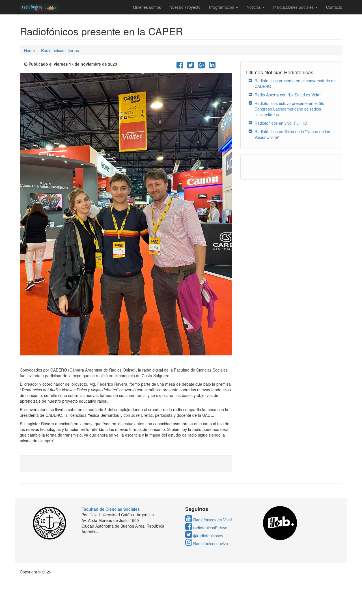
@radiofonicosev (207, 535)
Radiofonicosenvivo (210, 543)
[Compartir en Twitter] (190, 66)
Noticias (254, 7)
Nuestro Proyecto (185, 7)
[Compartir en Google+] (201, 66)
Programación (222, 7)
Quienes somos (147, 7)
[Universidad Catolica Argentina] (51, 523)
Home (29, 50)
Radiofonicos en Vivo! (212, 520)
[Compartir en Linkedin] (212, 66)
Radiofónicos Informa (60, 50)
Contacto (334, 7)
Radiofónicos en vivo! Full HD (281, 123)
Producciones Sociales (294, 7)
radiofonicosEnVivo (209, 527)
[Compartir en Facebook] (179, 66)
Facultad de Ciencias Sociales (110, 509)
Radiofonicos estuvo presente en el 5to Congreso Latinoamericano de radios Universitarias (289, 108)
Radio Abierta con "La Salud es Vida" (288, 95)
